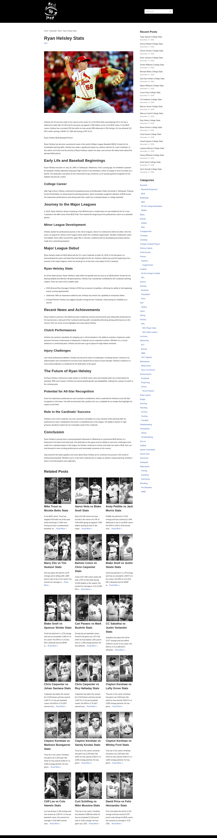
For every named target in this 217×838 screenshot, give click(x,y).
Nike (143, 227)
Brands (143, 219)
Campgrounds (145, 231)
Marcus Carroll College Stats (151, 113)
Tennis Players (148, 391)
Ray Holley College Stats (150, 120)
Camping (143, 236)
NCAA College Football (150, 273)
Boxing (144, 349)
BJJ (142, 345)
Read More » (61, 529)
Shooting (143, 408)
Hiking (142, 315)
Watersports (145, 466)
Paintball (144, 420)
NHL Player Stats (149, 328)
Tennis (143, 387)
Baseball (53, 31)
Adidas (144, 223)
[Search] (170, 11)
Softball (143, 445)
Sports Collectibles (147, 450)
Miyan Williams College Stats (152, 86)
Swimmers (144, 458)
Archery (144, 412)
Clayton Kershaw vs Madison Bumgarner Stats (57, 744)
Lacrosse (143, 336)
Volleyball (144, 462)
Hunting (144, 416)
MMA (143, 353)
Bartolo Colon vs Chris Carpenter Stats (86, 567)
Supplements (147, 265)
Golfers (144, 307)
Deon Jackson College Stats (151, 58)
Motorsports (144, 361)
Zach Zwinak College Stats (151, 169)
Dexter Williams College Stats (152, 65)
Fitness (143, 257)
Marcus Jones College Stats (151, 106)
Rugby (142, 399)
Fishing (144, 471)
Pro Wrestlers (146, 487)
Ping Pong (145, 382)
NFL (143, 278)
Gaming (143, 286)
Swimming (145, 479)
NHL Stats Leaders (149, 332)
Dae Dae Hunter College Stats (152, 79)
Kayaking (145, 475)
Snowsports (145, 429)
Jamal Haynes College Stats (151, 141)
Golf (141, 303)
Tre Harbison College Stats (151, 99)
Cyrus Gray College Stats (150, 92)
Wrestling (144, 483)
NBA (143, 202)
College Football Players (150, 244)
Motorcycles (146, 366)
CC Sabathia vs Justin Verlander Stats (116, 627)
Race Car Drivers (148, 370)
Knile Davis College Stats (150, 162)
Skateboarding (146, 424)
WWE (143, 492)
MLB (59, 31)
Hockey (143, 320)
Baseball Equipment (149, 189)
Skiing (143, 433)
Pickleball (145, 378)
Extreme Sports (146, 248)
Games (143, 282)
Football (143, 269)
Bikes (142, 215)
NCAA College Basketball (151, 206)
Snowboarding (147, 437)
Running (143, 403)
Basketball (144, 198)
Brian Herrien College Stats (151, 127)
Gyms (142, 311)
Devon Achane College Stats (151, 51)
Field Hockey (145, 252)
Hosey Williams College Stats (152, 155)
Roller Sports (145, 395)
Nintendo (145, 290)
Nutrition (144, 261)
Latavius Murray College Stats (152, 148)
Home (46, 31)
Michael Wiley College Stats (151, 72)
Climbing (143, 240)
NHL (143, 324)
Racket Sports (145, 374)
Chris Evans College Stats (150, 134)
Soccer (143, 441)
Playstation (145, 294)
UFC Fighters (146, 357)
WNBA (144, 210)
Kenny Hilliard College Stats (151, 44)
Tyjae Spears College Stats (151, 37)
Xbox (143, 299)
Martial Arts (144, 340)
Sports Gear (145, 454)
